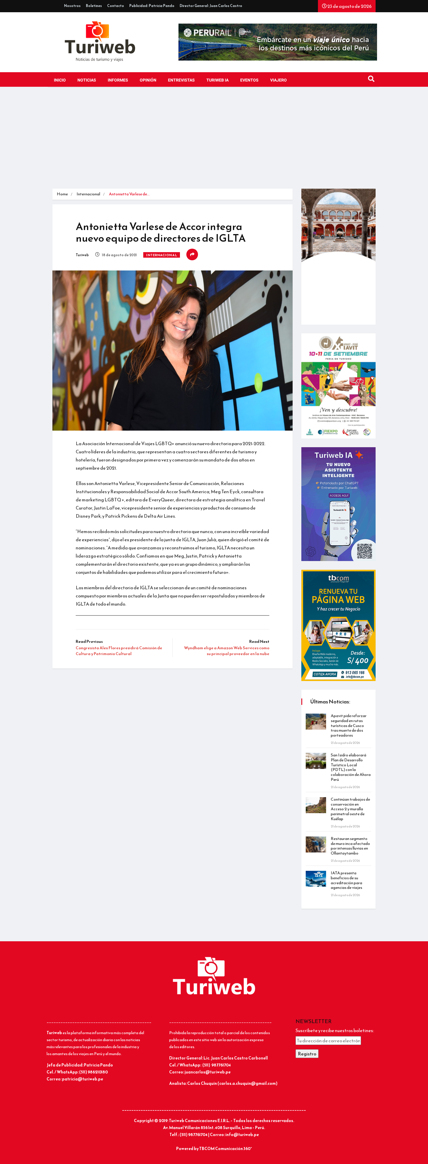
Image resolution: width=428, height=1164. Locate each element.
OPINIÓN (148, 80)
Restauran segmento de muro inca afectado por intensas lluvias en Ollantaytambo (350, 846)
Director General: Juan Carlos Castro (211, 5)
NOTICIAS (86, 80)
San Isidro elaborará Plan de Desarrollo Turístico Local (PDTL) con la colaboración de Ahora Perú (351, 767)
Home (62, 194)
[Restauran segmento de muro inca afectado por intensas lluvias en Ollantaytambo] (316, 844)
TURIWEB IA (217, 80)
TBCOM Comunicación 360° (225, 1149)
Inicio (60, 80)
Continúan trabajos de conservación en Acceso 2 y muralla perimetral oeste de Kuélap (350, 809)
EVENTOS (249, 80)
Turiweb (82, 255)
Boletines (94, 5)
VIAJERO (278, 80)
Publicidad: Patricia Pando (151, 5)
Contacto (115, 5)
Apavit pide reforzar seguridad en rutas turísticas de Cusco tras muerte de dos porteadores (349, 725)
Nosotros (72, 5)
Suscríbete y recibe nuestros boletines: (335, 1030)
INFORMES (118, 80)
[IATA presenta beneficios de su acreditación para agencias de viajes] (316, 879)
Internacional (88, 194)
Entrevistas (181, 80)
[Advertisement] (214, 139)
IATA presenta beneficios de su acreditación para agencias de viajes (346, 880)
